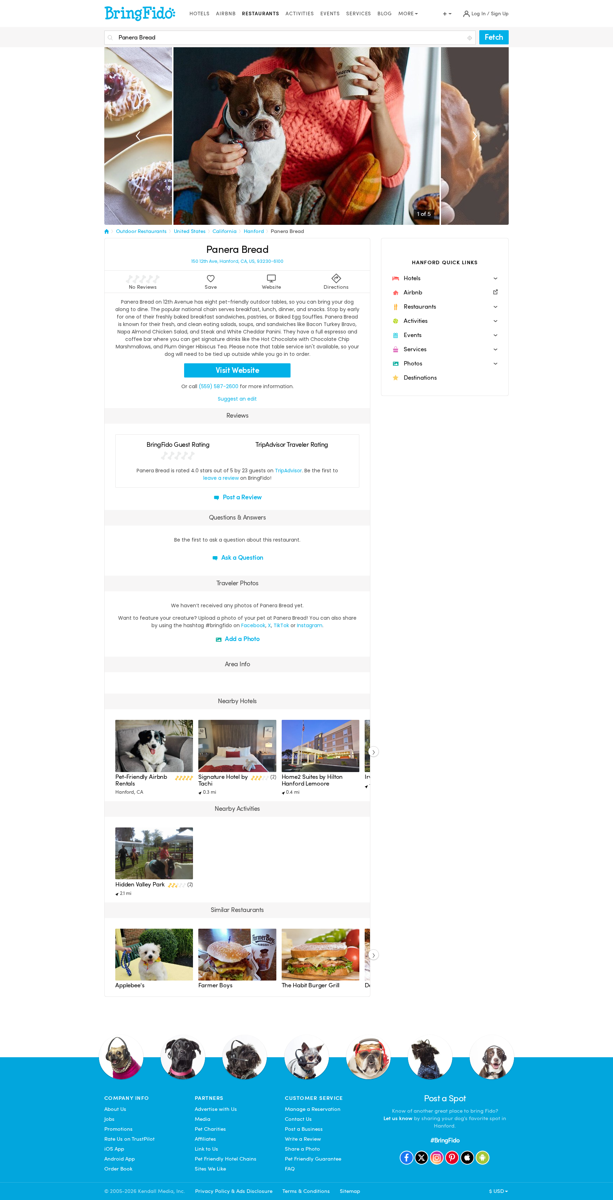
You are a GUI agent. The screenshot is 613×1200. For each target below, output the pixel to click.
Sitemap (350, 1191)
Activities (300, 14)
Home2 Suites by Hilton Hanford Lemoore (312, 780)
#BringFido (444, 1140)
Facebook (253, 625)
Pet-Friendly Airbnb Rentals (141, 780)
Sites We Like (210, 1168)
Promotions (118, 1129)
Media (202, 1119)
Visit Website (237, 370)
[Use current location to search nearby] (470, 38)
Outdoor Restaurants (141, 231)
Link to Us (206, 1148)
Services (358, 14)
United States (190, 231)
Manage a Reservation (313, 1109)
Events (330, 14)
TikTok (281, 625)
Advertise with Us (216, 1109)
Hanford (254, 231)
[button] (445, 278)
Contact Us (298, 1119)
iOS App (114, 1148)
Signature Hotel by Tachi (223, 780)
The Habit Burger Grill (311, 985)
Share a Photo (302, 1148)
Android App (119, 1158)
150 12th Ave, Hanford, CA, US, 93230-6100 (237, 261)
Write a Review (303, 1138)
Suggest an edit (237, 398)
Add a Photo (241, 639)
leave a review (221, 478)
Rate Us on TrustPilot (129, 1138)
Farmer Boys (215, 985)
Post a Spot (445, 1098)
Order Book (118, 1168)
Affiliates (205, 1138)
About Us (115, 1109)
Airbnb (226, 14)
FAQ (290, 1168)
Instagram (309, 625)
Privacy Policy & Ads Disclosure (233, 1191)
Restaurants (260, 14)
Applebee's (129, 985)
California (224, 231)
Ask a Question (241, 557)
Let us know (398, 1118)
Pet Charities (210, 1129)
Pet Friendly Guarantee (313, 1158)
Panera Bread (287, 231)
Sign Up (500, 14)
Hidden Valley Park (140, 884)
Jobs (109, 1119)
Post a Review (241, 497)
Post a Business (304, 1129)
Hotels (199, 14)
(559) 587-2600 (218, 386)
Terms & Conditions (306, 1191)
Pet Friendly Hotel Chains (225, 1158)
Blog (384, 14)
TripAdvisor (288, 470)
